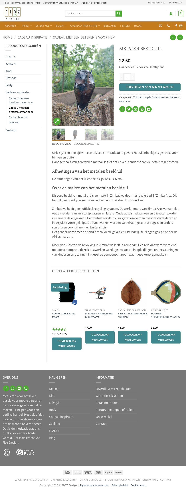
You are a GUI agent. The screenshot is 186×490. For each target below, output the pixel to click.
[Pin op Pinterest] (142, 109)
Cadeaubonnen (18, 117)
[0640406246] (169, 25)
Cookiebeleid (138, 485)
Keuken (10, 25)
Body (60, 25)
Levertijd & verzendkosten (114, 389)
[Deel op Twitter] (129, 109)
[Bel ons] (26, 388)
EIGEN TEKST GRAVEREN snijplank (132, 315)
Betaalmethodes (107, 403)
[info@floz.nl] (161, 25)
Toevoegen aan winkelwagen (150, 87)
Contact (101, 424)
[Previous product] (180, 37)
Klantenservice (156, 2)
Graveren (14, 122)
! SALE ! (125, 25)
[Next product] (173, 37)
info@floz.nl (176, 2)
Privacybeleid (120, 485)
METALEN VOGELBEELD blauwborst (99, 315)
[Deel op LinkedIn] (149, 109)
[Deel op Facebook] (122, 109)
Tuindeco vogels (142, 97)
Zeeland (110, 25)
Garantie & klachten (109, 396)
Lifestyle (42, 25)
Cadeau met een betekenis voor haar (21, 100)
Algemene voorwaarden (94, 485)
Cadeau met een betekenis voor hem (84, 37)
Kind (25, 25)
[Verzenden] (119, 14)
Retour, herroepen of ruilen (115, 410)
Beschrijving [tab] (61, 143)
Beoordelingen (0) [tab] (87, 143)
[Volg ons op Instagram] (180, 25)
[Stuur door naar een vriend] (135, 109)
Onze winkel (104, 417)
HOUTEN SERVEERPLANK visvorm (165, 315)
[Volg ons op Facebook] (176, 25)
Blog (138, 25)
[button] (171, 13)
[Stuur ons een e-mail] (19, 388)
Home (7, 37)
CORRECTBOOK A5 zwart (63, 315)
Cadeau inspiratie (83, 25)
